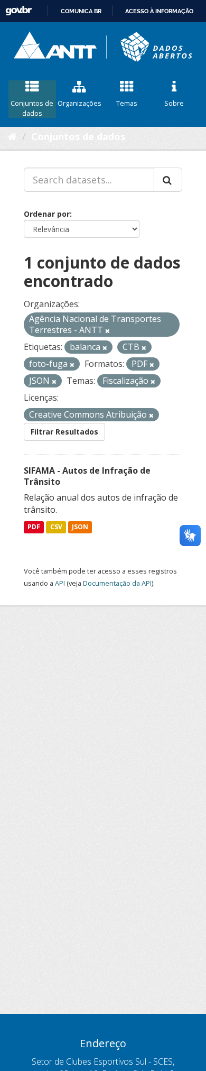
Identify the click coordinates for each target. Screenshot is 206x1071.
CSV (56, 526)
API (60, 583)
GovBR (18, 11)
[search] (168, 180)
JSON (80, 526)
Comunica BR (81, 11)
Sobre (174, 103)
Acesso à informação (159, 11)
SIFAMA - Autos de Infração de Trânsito (87, 476)
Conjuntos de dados (32, 108)
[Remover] (107, 331)
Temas (126, 103)
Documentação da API (117, 583)
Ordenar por (47, 214)
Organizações (79, 103)
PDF (33, 526)
